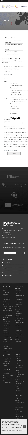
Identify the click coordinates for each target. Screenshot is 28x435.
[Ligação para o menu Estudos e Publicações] (19, 0)
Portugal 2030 (14, 113)
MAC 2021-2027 (14, 110)
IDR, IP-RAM (18, 328)
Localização (6, 313)
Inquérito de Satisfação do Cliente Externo (8, 375)
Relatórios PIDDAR (8, 367)
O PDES (5, 359)
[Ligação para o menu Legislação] (17, 0)
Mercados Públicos (20, 381)
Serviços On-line (7, 371)
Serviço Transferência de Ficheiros (12, 51)
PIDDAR (5, 365)
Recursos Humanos (8, 306)
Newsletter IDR (14, 83)
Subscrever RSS (9, 275)
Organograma (7, 297)
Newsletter (6, 346)
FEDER (17, 370)
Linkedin (7, 272)
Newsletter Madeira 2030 (17, 85)
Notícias (17, 327)
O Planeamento (7, 358)
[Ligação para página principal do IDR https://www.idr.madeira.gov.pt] (14, 7)
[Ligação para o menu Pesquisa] (21, 0)
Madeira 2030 (14, 106)
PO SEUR (18, 388)
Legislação (18, 360)
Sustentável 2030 (15, 108)
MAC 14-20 (18, 390)
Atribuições (6, 296)
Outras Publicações (8, 351)
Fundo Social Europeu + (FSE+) (18, 101)
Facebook (7, 262)
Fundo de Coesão (15, 104)
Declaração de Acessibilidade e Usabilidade (13, 44)
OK (24, 426)
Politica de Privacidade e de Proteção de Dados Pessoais (13, 41)
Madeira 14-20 (19, 334)
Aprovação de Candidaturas (17, 94)
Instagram (7, 265)
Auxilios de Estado (20, 322)
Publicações (6, 323)
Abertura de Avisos (15, 92)
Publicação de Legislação (17, 97)
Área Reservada (7, 382)
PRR (17, 293)
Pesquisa (7, 49)
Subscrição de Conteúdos (10, 37)
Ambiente (18, 376)
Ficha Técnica (19, 411)
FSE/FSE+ (18, 372)
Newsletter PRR (14, 88)
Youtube (7, 269)
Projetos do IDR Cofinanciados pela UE (7, 310)
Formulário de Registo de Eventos (12, 54)
